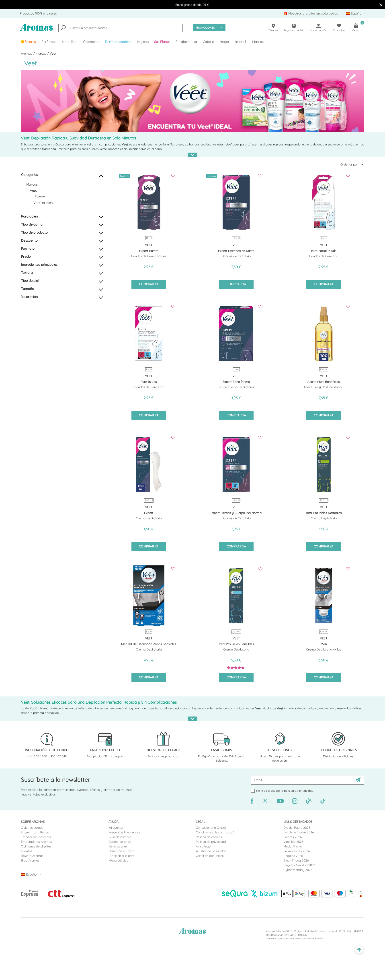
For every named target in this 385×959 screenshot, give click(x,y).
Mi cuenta (116, 828)
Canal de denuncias (210, 856)
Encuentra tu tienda (35, 832)
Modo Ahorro (292, 846)
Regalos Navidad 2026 (299, 865)
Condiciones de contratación (216, 832)
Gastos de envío (120, 842)
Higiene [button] (143, 41)
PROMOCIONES (205, 27)
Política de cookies (209, 837)
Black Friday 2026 (296, 860)
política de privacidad (298, 790)
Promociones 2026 (296, 851)
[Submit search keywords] (63, 28)
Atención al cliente (122, 856)
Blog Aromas (30, 860)
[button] (162, 41)
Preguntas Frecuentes (124, 832)
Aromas (27, 54)
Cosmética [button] (91, 41)
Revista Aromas (32, 856)
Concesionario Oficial (211, 828)
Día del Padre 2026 (296, 828)
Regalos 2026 (293, 856)
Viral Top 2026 (293, 842)
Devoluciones (118, 846)
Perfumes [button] (48, 41)
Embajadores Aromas (36, 842)
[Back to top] (359, 949)
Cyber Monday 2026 (297, 870)
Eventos (26, 851)
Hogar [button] (224, 41)
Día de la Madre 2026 (298, 832)
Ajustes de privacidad (211, 851)
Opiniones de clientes (36, 846)
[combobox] (120, 28)
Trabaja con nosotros (36, 837)
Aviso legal (203, 846)
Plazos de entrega (121, 851)
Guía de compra (120, 837)
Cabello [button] (208, 41)
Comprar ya (148, 284)
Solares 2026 (292, 837)
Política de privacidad (211, 842)
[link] (28, 41)
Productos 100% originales (38, 13)
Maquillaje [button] (69, 41)
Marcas (258, 41)
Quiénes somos (32, 828)
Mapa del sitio (118, 860)
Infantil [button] (240, 41)
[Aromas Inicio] (36, 30)
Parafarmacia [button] (186, 41)
